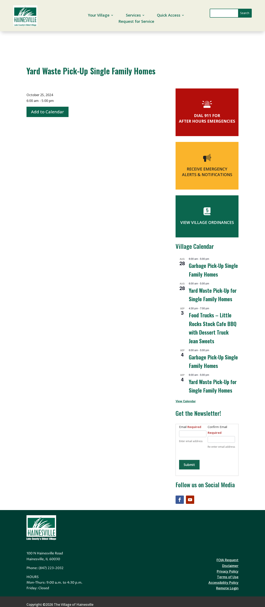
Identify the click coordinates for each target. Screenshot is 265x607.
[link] (25, 25)
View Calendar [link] (186, 401)
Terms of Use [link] (227, 577)
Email (190, 427)
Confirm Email (217, 429)
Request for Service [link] (136, 22)
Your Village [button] (99, 16)
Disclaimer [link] (230, 565)
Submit (189, 464)
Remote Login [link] (227, 588)
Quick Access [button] (168, 16)
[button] (244, 13)
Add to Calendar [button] (47, 112)
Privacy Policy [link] (227, 571)
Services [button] (133, 16)
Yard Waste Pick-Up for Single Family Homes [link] (213, 386)
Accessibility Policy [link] (223, 582)
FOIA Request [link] (227, 560)
